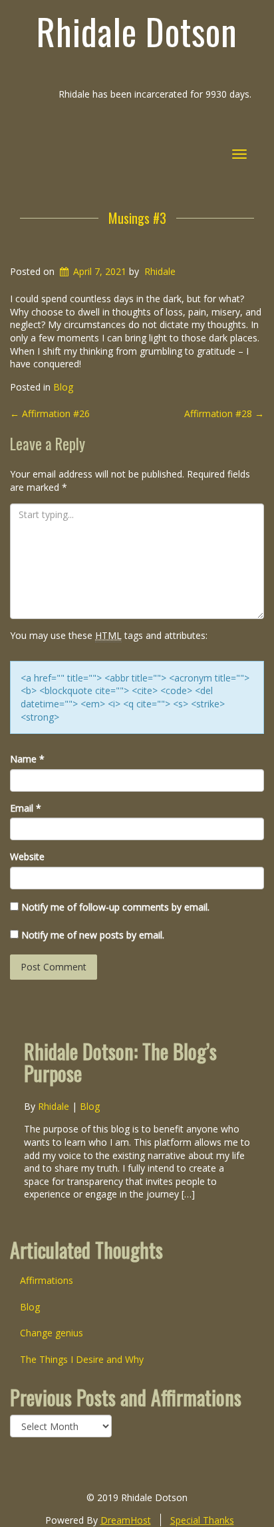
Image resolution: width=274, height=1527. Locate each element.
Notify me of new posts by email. (92, 935)
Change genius (51, 1332)
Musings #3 (137, 218)
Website (27, 856)
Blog (63, 387)
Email (25, 808)
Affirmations (46, 1280)
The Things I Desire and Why (82, 1359)
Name (27, 759)
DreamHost (125, 1520)
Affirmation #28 (224, 413)
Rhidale (160, 271)
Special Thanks (202, 1520)
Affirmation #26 (50, 413)
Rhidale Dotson (137, 31)
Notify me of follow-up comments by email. (115, 907)
